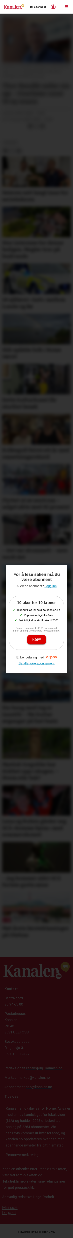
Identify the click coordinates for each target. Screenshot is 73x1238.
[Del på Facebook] (30, 126)
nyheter (10, 142)
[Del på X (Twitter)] (36, 126)
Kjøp (36, 639)
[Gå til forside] (14, 7)
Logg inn (54, 6)
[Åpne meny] (66, 7)
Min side (10, 1207)
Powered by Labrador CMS (36, 1232)
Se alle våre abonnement (36, 663)
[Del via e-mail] (42, 126)
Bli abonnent (38, 6)
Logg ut (9, 1212)
